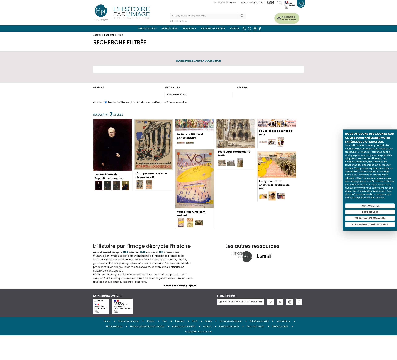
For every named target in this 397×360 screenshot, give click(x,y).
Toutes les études (118, 102)
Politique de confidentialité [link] (370, 224)
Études (107, 321)
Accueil (97, 34)
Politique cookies (280, 326)
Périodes (188, 28)
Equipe (208, 321)
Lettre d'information (225, 3)
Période (242, 87)
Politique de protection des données (147, 326)
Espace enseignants (251, 3)
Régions (150, 321)
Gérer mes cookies (255, 326)
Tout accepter (370, 205)
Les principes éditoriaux (231, 321)
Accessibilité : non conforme (198, 331)
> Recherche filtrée (178, 21)
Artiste (98, 87)
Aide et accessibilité (259, 321)
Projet (194, 321)
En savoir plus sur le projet (177, 285)
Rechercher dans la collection (198, 61)
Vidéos (234, 28)
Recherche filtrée (213, 28)
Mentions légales (114, 326)
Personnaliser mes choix (370, 218)
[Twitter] (280, 302)
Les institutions (283, 321)
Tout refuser (370, 212)
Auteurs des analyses (128, 321)
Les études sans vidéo (175, 102)
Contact (207, 326)
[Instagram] (289, 302)
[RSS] (270, 302)
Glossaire (179, 321)
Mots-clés (169, 28)
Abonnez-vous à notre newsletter (243, 301)
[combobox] (126, 94)
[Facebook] (299, 302)
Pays (165, 321)
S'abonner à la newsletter (289, 18)
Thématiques (146, 28)
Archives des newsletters (183, 326)
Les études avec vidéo (146, 102)
